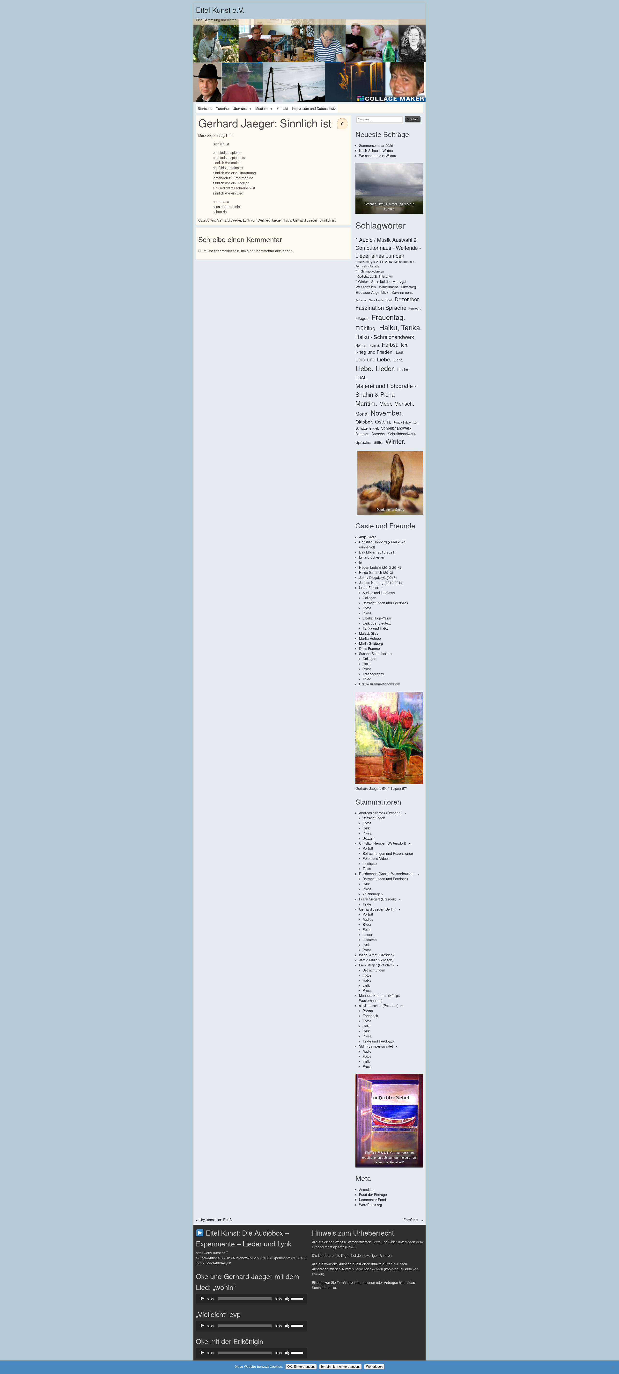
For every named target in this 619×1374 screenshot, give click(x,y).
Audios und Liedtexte (379, 592)
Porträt (368, 848)
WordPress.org (370, 1204)
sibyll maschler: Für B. (216, 1219)
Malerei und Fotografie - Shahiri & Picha (385, 389)
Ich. (405, 344)
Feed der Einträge (373, 1194)
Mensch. (404, 403)
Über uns (240, 108)
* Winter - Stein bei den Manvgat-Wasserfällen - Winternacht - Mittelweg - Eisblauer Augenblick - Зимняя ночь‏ (386, 287)
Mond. (361, 413)
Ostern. (383, 421)
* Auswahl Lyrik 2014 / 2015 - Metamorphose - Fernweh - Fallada (385, 263)
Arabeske (360, 300)
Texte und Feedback (378, 1041)
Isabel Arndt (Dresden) (376, 954)
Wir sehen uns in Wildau (377, 155)
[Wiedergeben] (202, 1298)
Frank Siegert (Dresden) (377, 899)
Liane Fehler (368, 587)
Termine (222, 108)
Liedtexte (370, 863)
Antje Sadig (367, 536)
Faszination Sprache (380, 307)
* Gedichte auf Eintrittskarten (374, 276)
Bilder (367, 924)
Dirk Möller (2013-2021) (377, 552)
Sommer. (362, 433)
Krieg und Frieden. (374, 351)
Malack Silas (368, 633)
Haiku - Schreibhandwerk (384, 336)
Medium (261, 108)
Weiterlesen (374, 1366)
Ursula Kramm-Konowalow (379, 684)
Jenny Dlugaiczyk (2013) (378, 577)
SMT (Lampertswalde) (376, 1046)
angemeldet (223, 250)
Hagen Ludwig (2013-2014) (380, 567)
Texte (367, 678)
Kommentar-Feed (372, 1199)
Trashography (373, 673)
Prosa (367, 613)
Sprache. (363, 442)
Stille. (378, 442)
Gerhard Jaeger (229, 220)
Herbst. (390, 344)
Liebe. (364, 368)
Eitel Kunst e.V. (220, 10)
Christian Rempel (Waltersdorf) (382, 843)
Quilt (415, 422)
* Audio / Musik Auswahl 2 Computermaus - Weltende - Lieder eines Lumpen (388, 247)
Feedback (370, 1015)
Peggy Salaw (402, 422)
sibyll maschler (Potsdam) (378, 1005)
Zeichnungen (373, 894)
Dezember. (407, 299)
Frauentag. (388, 317)
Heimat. (361, 345)
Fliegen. (362, 318)
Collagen (369, 597)
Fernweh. (415, 308)
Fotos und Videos (376, 858)
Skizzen (369, 838)
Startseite (205, 108)
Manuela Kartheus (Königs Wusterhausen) (379, 998)
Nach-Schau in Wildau (376, 150)
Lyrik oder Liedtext (377, 623)
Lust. (361, 377)
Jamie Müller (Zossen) (376, 959)
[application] (251, 1298)
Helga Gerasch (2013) (376, 572)
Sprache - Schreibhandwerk (393, 433)
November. (387, 412)
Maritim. (366, 403)
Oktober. (364, 421)
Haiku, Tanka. (400, 327)
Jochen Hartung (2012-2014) (381, 582)
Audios (368, 919)
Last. (400, 352)
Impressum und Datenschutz (314, 108)
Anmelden (367, 1189)
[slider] (298, 1298)
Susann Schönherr (373, 653)
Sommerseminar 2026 (376, 145)
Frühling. (366, 328)
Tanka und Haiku (376, 628)
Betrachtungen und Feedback (385, 602)
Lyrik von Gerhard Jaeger (262, 220)
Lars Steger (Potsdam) (376, 965)
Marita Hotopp (370, 638)
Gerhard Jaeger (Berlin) (377, 909)
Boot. (389, 300)
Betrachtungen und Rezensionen (388, 853)
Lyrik (366, 828)
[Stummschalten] (287, 1298)
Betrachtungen (374, 817)
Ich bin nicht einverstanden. (340, 1366)
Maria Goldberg (371, 643)
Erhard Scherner (371, 557)
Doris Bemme (369, 648)
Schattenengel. (367, 428)
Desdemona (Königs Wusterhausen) (387, 873)
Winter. (395, 441)
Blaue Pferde (375, 300)
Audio (367, 1051)
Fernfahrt (411, 1219)
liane (229, 135)
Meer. (385, 403)
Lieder (367, 934)
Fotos (367, 607)
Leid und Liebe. (373, 359)
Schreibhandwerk (396, 428)
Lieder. (385, 368)
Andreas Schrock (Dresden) (380, 812)
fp (360, 562)
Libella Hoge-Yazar (377, 618)
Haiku (367, 663)
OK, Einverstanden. (301, 1366)
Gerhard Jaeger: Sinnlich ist (314, 220)
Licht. (398, 360)
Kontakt (282, 108)
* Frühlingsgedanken (369, 271)
